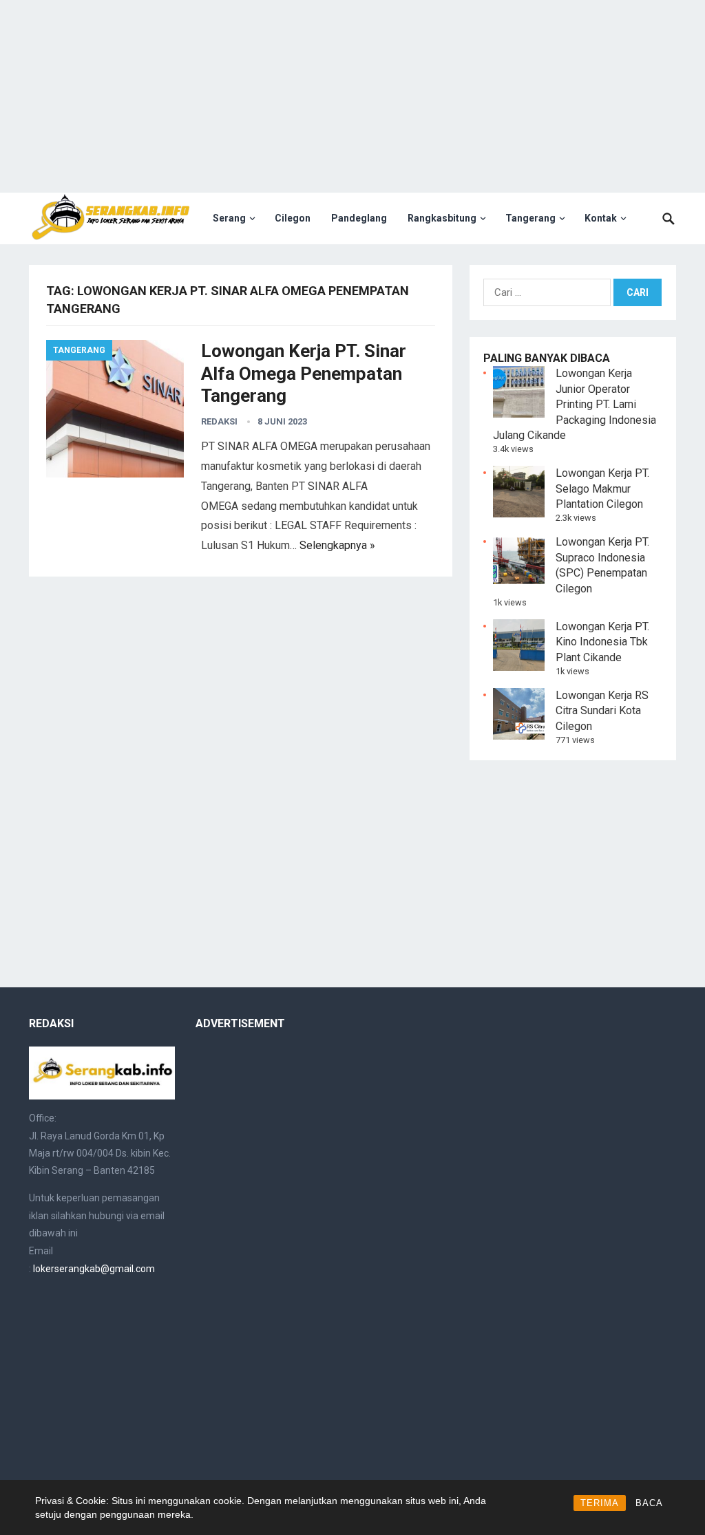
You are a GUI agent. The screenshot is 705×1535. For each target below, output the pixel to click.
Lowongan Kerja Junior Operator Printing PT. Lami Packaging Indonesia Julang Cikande (574, 404)
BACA (649, 1503)
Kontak (601, 218)
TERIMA (599, 1503)
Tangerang (530, 218)
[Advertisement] (352, 96)
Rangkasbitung (442, 218)
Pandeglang (359, 218)
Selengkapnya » (337, 545)
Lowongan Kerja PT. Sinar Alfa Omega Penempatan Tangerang (303, 373)
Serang (229, 218)
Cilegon (293, 218)
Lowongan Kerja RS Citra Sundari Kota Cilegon (602, 711)
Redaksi (219, 421)
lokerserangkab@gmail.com (94, 1268)
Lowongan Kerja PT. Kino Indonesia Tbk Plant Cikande (602, 642)
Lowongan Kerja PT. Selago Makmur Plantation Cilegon (602, 488)
